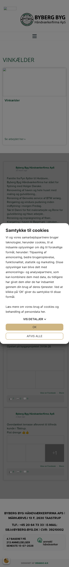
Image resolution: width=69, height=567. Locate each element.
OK (34, 327)
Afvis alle (34, 336)
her (43, 311)
